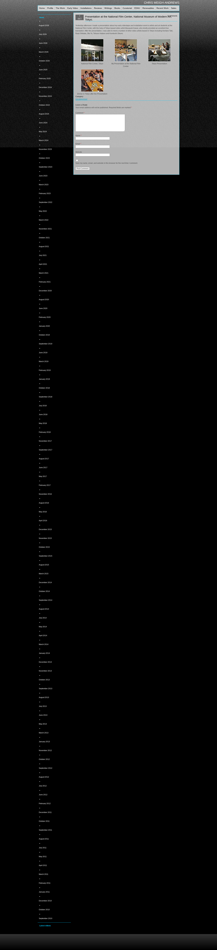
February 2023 (45, 193)
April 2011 (43, 865)
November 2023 (45, 149)
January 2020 (44, 326)
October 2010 (44, 910)
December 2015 (45, 529)
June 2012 (43, 795)
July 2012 (43, 786)
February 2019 (45, 370)
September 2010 (45, 918)
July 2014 (43, 618)
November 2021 (45, 229)
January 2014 (44, 653)
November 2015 (45, 538)
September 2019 (45, 344)
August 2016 (44, 503)
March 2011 (43, 874)
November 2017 (45, 441)
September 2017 (45, 450)
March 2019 (43, 361)
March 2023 (43, 185)
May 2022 (43, 211)
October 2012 (44, 759)
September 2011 (45, 830)
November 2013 (45, 671)
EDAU (137, 8)
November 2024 (45, 96)
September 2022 (45, 202)
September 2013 (45, 689)
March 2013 (43, 733)
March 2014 (43, 644)
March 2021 (43, 273)
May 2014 (43, 627)
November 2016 (45, 494)
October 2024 (44, 105)
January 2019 (44, 379)
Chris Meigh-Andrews (161, 2)
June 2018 (43, 414)
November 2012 (45, 750)
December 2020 (45, 291)
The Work (60, 8)
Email (78, 144)
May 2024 (43, 132)
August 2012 (44, 777)
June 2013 (43, 715)
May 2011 (43, 857)
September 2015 (45, 556)
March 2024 (43, 140)
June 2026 (43, 43)
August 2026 (44, 25)
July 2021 (43, 255)
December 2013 (45, 662)
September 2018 (45, 397)
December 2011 (45, 812)
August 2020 (44, 300)
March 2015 (43, 574)
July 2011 (42, 848)
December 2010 (45, 901)
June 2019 (43, 353)
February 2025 (45, 79)
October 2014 (44, 591)
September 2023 (45, 167)
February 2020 (45, 317)
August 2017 (44, 459)
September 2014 (45, 600)
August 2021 (44, 246)
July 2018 (43, 406)
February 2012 (45, 803)
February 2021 (45, 282)
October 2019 (44, 335)
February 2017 (45, 485)
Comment (79, 113)
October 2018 (44, 388)
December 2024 (45, 87)
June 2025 (43, 70)
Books (117, 8)
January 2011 (44, 892)
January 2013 (44, 742)
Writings (108, 8)
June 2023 (43, 176)
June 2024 (43, 123)
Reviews (98, 8)
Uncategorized (81, 99)
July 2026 (43, 34)
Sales (173, 8)
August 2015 (44, 565)
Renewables (148, 8)
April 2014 (43, 636)
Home (42, 8)
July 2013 (43, 706)
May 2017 (43, 476)
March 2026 (43, 52)
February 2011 (44, 883)
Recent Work (162, 8)
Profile (50, 8)
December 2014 (45, 582)
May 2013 (43, 724)
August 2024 (44, 114)
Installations (86, 8)
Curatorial (127, 8)
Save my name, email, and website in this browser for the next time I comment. (106, 163)
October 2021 (44, 238)
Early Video (72, 8)
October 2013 (44, 680)
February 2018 (45, 432)
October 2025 (44, 61)
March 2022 (43, 220)
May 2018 (43, 423)
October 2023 (44, 158)
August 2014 (44, 609)
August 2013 (44, 697)
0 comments (172, 16)
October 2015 (44, 547)
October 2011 (44, 821)
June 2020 (43, 308)
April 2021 (43, 264)
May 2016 (43, 512)
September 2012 (45, 768)
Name (78, 136)
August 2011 (44, 839)
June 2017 (43, 468)
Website (78, 152)
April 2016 (43, 521)
